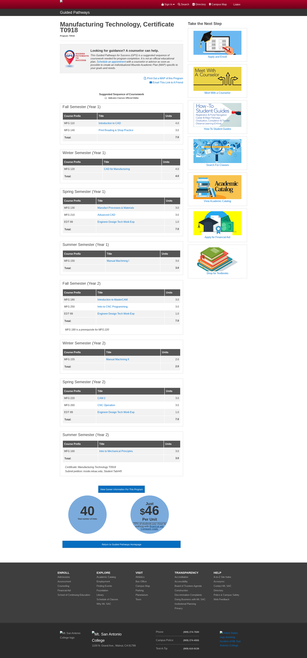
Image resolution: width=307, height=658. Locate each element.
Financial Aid (64, 590)
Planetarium (142, 594)
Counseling (63, 586)
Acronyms (219, 581)
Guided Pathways (75, 12)
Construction (181, 590)
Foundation (102, 590)
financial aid (156, 526)
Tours (138, 599)
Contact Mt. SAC (222, 586)
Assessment (64, 581)
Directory (200, 4)
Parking (140, 590)
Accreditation (181, 577)
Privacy (179, 608)
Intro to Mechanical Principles (116, 451)
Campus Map (219, 4)
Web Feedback (221, 599)
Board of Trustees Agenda (188, 586)
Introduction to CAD (110, 123)
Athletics (140, 577)
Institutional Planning (185, 603)
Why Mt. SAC (104, 603)
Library (100, 594)
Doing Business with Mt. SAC (190, 599)
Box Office (141, 581)
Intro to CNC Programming (113, 306)
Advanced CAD (106, 214)
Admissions (64, 577)
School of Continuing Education (74, 594)
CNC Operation (106, 405)
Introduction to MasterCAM (113, 299)
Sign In (168, 4)
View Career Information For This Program (121, 489)
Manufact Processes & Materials (116, 207)
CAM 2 (101, 398)
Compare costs (149, 529)
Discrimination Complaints (188, 594)
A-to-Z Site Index (222, 577)
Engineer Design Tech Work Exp (116, 222)
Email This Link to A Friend (168, 82)
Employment (103, 581)
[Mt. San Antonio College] (231, 639)
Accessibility (181, 581)
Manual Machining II (117, 359)
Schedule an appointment (111, 61)
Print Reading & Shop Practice (116, 130)
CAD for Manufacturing (117, 169)
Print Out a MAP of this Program (164, 78)
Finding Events (104, 586)
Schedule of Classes (107, 599)
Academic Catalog (106, 577)
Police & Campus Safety (226, 594)
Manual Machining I (118, 260)
